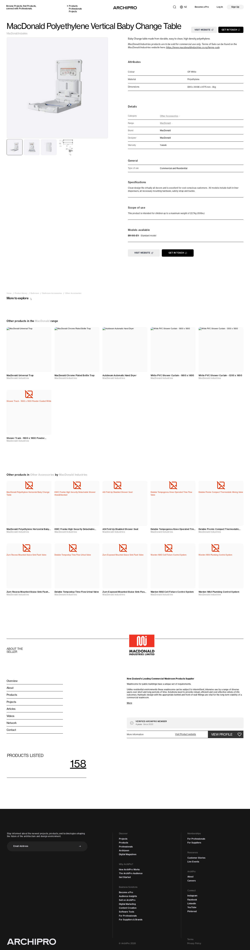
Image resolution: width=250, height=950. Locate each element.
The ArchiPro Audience (131, 873)
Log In (220, 7)
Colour (131, 72)
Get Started (125, 877)
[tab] (15, 147)
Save (45, 331)
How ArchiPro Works (129, 869)
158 (78, 763)
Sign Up (235, 7)
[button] (185, 734)
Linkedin (191, 903)
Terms (190, 939)
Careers (191, 880)
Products (31, 6)
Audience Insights (128, 896)
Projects (18, 6)
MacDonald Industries (17, 33)
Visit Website (202, 29)
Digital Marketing (127, 904)
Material (132, 79)
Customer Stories (196, 858)
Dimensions (133, 87)
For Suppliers (194, 842)
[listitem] (9, 293)
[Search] (174, 7)
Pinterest (192, 911)
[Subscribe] (80, 846)
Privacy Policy (194, 943)
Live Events (193, 861)
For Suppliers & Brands (130, 919)
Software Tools (126, 912)
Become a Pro (202, 7)
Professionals (25, 8)
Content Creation (128, 908)
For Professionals (128, 916)
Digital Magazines (127, 854)
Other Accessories (42, 474)
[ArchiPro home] (125, 7)
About (190, 876)
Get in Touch (229, 29)
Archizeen (124, 850)
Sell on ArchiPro (127, 900)
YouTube (191, 907)
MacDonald (42, 321)
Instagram (192, 895)
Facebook (192, 899)
